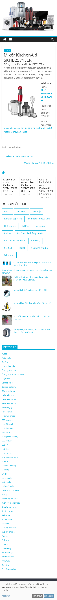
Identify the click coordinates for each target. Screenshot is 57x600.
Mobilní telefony (9, 465)
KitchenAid (9, 147)
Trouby (5, 544)
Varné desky (7, 552)
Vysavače (6, 561)
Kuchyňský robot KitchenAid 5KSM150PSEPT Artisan (10, 185)
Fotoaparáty (7, 411)
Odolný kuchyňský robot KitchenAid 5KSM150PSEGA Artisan (46, 187)
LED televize (10, 226)
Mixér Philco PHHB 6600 (39, 163)
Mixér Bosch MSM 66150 (18, 156)
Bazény (5, 362)
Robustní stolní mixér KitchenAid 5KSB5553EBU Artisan (28, 185)
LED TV (5, 445)
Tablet (22, 247)
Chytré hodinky (8, 366)
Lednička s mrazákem (39, 218)
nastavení (6, 596)
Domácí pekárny (9, 387)
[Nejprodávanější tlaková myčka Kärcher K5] (7, 308)
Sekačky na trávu (9, 507)
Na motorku (7, 478)
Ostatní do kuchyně (10, 490)
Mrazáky (5, 469)
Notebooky (6, 482)
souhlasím (48, 596)
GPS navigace (8, 420)
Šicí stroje (6, 515)
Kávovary (6, 432)
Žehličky (5, 565)
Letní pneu (6, 453)
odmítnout (37, 596)
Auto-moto (6, 358)
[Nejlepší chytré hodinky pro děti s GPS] (7, 295)
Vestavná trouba (39, 247)
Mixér (18, 147)
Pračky (4, 494)
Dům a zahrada (8, 391)
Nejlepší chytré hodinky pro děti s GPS (30, 290)
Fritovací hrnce (8, 416)
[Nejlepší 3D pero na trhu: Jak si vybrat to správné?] (7, 321)
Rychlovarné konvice (11, 503)
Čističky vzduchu (9, 370)
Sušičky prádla (8, 532)
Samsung (35, 240)
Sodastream (7, 519)
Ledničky (5, 449)
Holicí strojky (7, 428)
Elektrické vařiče (9, 403)
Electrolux (22, 211)
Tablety (5, 536)
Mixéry (7, 50)
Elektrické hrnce (9, 395)
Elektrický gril (8, 407)
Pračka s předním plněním (30, 233)
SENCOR (8, 247)
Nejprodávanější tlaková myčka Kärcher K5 (32, 303)
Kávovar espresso (13, 218)
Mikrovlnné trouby (10, 457)
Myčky (4, 474)
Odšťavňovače (8, 486)
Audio (4, 353)
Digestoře (6, 378)
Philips (7, 233)
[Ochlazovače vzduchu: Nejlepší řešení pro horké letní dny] (7, 264)
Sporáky (5, 523)
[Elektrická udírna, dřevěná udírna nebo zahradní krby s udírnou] (7, 282)
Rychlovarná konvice (14, 240)
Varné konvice (8, 556)
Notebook (40, 226)
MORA (25, 226)
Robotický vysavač (9, 498)
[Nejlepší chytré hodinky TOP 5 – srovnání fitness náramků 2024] (7, 334)
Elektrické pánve (9, 399)
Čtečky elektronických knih (13, 374)
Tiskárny (5, 540)
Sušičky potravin (9, 527)
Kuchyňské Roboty (10, 436)
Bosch (7, 211)
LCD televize (7, 440)
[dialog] (28, 590)
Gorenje (37, 211)
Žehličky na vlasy (9, 569)
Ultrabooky (6, 548)
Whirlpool (9, 255)
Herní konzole (8, 424)
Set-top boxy (7, 511)
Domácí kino (7, 382)
